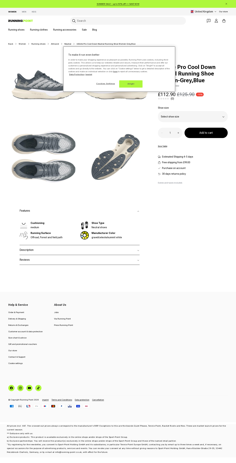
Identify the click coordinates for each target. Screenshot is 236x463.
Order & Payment (16, 312)
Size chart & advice (17, 338)
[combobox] (128, 21)
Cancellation (98, 400)
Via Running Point (62, 319)
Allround (55, 44)
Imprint (88, 74)
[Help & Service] (209, 21)
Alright (131, 84)
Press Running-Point (63, 325)
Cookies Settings (105, 83)
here (115, 71)
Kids (34, 12)
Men (24, 12)
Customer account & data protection (25, 331)
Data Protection (76, 74)
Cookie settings (15, 363)
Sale (84, 29)
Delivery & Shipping (17, 319)
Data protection (82, 400)
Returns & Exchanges (18, 325)
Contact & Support (16, 357)
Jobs (56, 312)
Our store (223, 11)
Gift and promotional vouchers (22, 344)
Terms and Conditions (61, 400)
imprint (45, 400)
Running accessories (64, 29)
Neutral (67, 44)
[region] (119, 69)
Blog (94, 29)
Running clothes (39, 29)
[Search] (74, 21)
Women (12, 12)
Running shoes (16, 29)
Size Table (162, 146)
